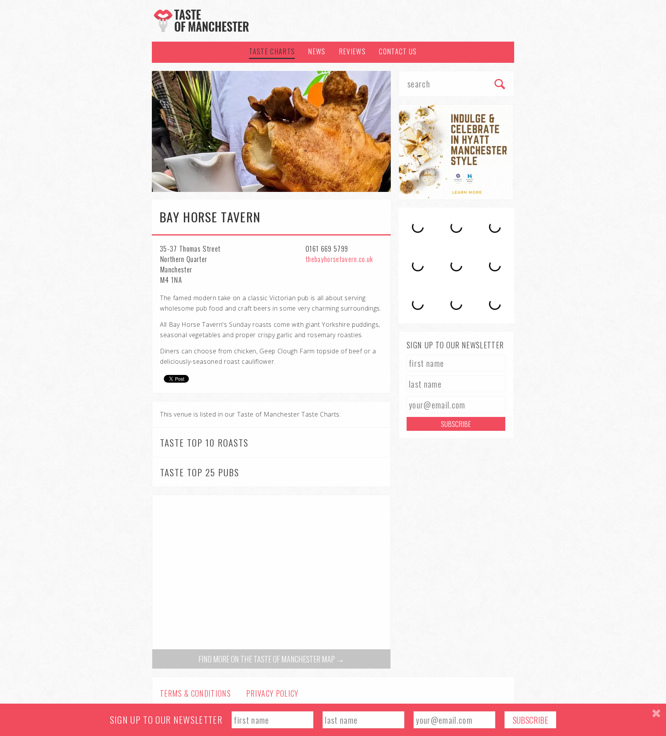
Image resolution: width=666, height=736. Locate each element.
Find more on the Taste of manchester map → (271, 659)
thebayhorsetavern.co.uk (339, 259)
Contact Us (398, 51)
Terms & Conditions (195, 693)
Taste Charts (272, 51)
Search (500, 85)
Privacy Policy (272, 693)
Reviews (352, 51)
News (316, 51)
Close (656, 713)
